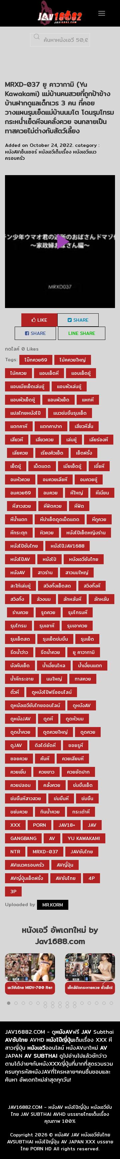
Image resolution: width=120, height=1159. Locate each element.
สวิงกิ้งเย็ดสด (57, 585)
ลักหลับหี (72, 599)
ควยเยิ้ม (18, 772)
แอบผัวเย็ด (58, 399)
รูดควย (48, 612)
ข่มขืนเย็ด (83, 785)
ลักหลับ (101, 599)
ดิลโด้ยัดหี (45, 745)
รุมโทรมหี (77, 612)
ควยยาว (46, 772)
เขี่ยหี (99, 466)
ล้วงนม (44, 599)
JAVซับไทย (82, 851)
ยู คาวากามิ (84, 652)
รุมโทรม (18, 625)
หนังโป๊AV (20, 559)
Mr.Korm (52, 904)
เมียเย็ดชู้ (72, 466)
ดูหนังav (82, 705)
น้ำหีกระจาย (22, 679)
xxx (15, 825)
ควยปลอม (20, 785)
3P (13, 891)
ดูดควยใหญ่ (55, 732)
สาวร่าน (45, 572)
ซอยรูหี (75, 745)
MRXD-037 (45, 851)
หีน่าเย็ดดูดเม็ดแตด (59, 519)
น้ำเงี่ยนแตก (90, 665)
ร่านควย (20, 612)
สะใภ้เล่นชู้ (20, 585)
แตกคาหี (18, 426)
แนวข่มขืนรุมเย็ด (70, 413)
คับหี (44, 758)
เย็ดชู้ (15, 466)
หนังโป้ (49, 559)
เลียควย (20, 453)
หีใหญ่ (76, 492)
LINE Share (81, 333)
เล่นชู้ (71, 439)
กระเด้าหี (81, 811)
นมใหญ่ (54, 679)
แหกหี (88, 399)
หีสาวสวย (21, 506)
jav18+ (67, 825)
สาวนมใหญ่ (76, 572)
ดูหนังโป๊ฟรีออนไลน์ (52, 692)
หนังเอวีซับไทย (83, 559)
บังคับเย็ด (20, 665)
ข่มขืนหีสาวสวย (25, 798)
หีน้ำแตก (18, 519)
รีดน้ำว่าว (19, 652)
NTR (15, 851)
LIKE (41, 320)
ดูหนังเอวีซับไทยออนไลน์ (35, 705)
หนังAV (17, 572)
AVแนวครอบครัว (27, 865)
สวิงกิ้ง (17, 599)
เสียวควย (45, 439)
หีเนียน (102, 492)
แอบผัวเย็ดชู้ (22, 399)
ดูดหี (48, 718)
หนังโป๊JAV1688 (67, 546)
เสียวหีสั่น (84, 426)
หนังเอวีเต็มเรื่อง (55, 152)
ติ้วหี (14, 692)
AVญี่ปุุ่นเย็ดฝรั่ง (26, 878)
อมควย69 (20, 492)
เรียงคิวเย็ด (52, 453)
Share (80, 320)
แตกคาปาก (51, 426)
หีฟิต (79, 506)
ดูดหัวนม (75, 718)
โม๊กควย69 (36, 360)
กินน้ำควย (50, 811)
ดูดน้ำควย (20, 732)
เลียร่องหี (98, 439)
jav (92, 825)
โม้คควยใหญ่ (73, 360)
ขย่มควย (19, 811)
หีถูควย (99, 519)
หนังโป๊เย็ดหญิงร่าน (86, 532)
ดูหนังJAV (20, 718)
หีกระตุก (18, 532)
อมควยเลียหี (55, 479)
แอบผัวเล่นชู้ (69, 386)
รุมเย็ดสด (20, 639)
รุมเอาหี (46, 625)
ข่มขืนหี (61, 798)
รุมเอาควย (77, 625)
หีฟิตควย (53, 506)
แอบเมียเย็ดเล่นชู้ (27, 386)
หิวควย (47, 532)
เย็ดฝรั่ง (84, 453)
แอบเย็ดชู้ (81, 373)
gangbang (23, 838)
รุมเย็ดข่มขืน (55, 639)
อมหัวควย (20, 479)
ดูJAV (16, 745)
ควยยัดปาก (78, 772)
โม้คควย (18, 373)
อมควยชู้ (88, 479)
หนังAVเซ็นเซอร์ (21, 152)
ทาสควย (83, 679)
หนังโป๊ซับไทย (24, 546)
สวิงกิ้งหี (92, 585)
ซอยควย (19, 758)
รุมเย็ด (87, 639)
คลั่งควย (51, 785)
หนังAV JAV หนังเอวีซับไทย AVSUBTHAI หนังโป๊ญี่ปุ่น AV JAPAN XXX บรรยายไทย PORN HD (60, 1141)
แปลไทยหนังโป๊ (25, 413)
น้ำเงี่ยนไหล (53, 665)
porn (39, 825)
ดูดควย (87, 732)
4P (91, 878)
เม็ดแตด (42, 466)
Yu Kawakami (84, 838)
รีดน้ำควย (50, 652)
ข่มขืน (87, 798)
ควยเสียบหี (73, 758)
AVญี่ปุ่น (65, 865)
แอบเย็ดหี (49, 373)
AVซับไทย (66, 878)
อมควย (50, 492)
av (52, 838)
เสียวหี (16, 439)
